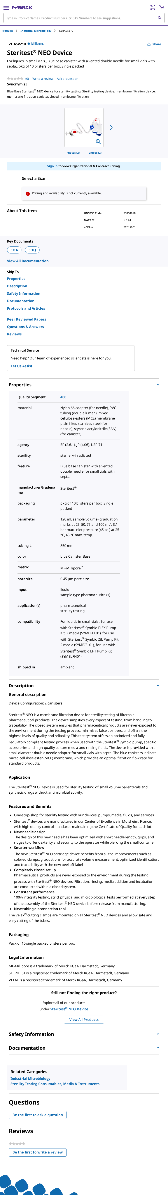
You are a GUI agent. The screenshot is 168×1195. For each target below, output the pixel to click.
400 (63, 397)
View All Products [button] (83, 1019)
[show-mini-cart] (161, 7)
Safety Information (23, 293)
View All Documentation (27, 261)
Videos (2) (95, 152)
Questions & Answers (25, 326)
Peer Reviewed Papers (26, 319)
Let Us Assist (21, 366)
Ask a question (67, 78)
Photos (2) (73, 152)
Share (156, 44)
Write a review (42, 78)
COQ (32, 250)
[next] (111, 127)
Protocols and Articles (26, 308)
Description (17, 286)
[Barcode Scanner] (152, 7)
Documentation (20, 300)
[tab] (11, 31)
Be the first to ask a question (37, 1114)
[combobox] (84, 17)
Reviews (14, 334)
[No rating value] (16, 78)
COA (14, 250)
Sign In (52, 166)
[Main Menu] (6, 7)
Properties (16, 278)
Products (7, 31)
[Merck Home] (22, 7)
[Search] (159, 17)
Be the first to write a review (39, 1153)
